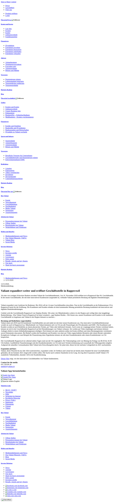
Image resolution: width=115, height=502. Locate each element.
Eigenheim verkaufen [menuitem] (13, 54)
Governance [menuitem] (9, 257)
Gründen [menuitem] (8, 168)
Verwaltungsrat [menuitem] (10, 202)
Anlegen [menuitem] (3, 58)
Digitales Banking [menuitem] (6, 90)
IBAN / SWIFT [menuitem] (11, 390)
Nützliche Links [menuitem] (6, 386)
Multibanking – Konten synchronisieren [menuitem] (19, 117)
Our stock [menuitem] (8, 263)
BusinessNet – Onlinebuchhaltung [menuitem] (17, 115)
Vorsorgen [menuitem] (4, 75)
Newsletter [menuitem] (9, 392)
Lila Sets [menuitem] (8, 29)
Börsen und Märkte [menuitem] (12, 70)
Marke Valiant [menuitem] (10, 208)
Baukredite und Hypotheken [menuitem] (15, 128)
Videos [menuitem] (7, 408)
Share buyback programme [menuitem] (14, 265)
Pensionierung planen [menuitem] (13, 79)
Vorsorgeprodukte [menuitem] (11, 85)
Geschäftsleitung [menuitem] (11, 204)
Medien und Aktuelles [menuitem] (7, 231)
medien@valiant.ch (8, 366)
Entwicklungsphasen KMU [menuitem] (15, 160)
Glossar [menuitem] (8, 406)
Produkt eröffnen (11, 13)
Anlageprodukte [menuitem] (11, 68)
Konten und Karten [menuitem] (7, 24)
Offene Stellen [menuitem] (10, 223)
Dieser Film (5, 359)
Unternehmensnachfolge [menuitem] (14, 179)
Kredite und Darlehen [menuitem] (13, 126)
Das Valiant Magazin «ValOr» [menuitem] (16, 238)
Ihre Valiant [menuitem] (5, 196)
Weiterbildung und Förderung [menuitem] (15, 227)
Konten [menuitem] (8, 31)
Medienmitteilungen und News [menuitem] (16, 236)
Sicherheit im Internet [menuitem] (13, 396)
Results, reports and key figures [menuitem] (16, 261)
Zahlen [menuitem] (3, 102)
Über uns (8, 10)
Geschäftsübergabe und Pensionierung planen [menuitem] (21, 158)
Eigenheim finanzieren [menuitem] (13, 50)
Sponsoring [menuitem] (9, 210)
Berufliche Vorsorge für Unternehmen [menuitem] (18, 156)
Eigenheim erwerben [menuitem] (12, 48)
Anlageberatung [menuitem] (11, 62)
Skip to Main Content (8, 2)
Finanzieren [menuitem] (5, 41)
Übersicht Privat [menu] (6, 20)
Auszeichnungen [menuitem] (11, 212)
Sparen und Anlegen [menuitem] (7, 136)
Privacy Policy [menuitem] (10, 400)
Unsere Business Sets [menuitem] (13, 111)
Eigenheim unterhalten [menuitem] (13, 52)
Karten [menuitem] (7, 33)
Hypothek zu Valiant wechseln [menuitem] (16, 132)
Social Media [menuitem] (10, 242)
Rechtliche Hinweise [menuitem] (12, 398)
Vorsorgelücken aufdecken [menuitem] (14, 83)
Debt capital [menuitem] (9, 259)
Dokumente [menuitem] (9, 404)
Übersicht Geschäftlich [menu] (8, 98)
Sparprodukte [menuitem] (10, 141)
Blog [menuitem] (2, 94)
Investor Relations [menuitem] (6, 246)
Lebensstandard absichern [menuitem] (14, 81)
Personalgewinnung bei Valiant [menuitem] (16, 221)
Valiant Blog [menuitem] (9, 240)
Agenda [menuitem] (8, 255)
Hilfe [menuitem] (7, 394)
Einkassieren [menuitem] (9, 113)
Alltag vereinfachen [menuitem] (12, 173)
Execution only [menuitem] (10, 66)
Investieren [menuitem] (9, 175)
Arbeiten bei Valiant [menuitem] (7, 217)
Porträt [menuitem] (7, 200)
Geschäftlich (9, 8)
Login (7, 16)
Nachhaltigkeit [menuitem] (10, 206)
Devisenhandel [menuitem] (10, 177)
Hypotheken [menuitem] (9, 45)
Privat (7, 6)
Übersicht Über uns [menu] (7, 191)
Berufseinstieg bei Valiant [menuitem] (14, 225)
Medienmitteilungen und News (16, 278)
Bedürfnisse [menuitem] (4, 164)
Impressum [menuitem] (9, 402)
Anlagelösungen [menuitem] (11, 143)
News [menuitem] (7, 251)
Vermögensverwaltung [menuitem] (13, 64)
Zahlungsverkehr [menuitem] (11, 35)
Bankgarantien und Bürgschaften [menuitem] (17, 130)
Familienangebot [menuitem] (11, 37)
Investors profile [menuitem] (11, 253)
